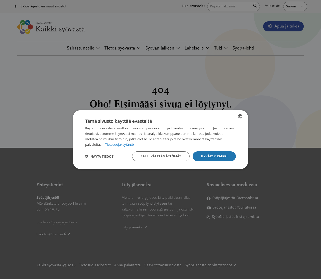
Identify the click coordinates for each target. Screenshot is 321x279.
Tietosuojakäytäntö (119, 144)
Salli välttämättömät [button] (161, 156)
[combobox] (240, 116)
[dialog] (160, 139)
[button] (99, 156)
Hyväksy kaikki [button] (214, 156)
